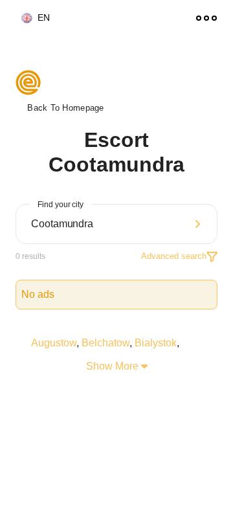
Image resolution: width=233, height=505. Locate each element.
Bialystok (156, 342)
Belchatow (105, 342)
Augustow (53, 342)
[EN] (21, 18)
